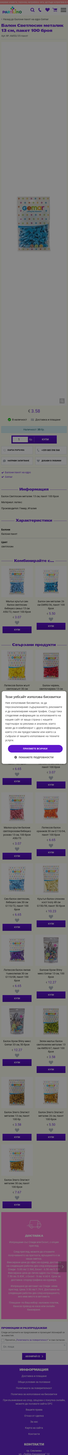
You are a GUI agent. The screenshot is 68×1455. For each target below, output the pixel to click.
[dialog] (34, 727)
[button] (34, 757)
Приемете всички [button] (35, 748)
